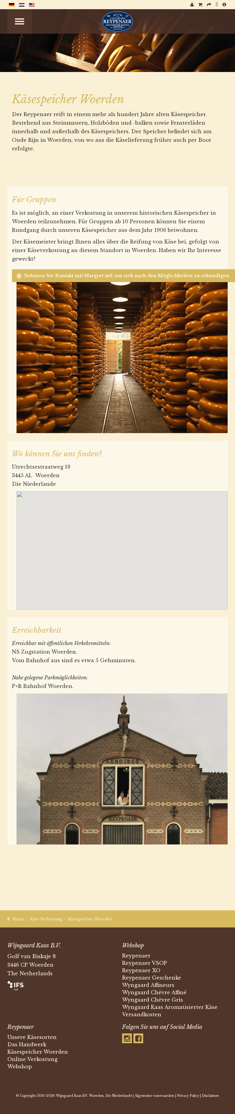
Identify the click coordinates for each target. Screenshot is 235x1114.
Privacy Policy (188, 1096)
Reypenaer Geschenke (151, 978)
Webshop (19, 1066)
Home (18, 919)
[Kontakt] (224, 4)
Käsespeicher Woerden (37, 1052)
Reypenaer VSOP (144, 963)
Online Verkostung (32, 1059)
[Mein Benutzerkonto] (192, 4)
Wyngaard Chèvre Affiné (154, 992)
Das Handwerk (26, 1044)
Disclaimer (210, 1096)
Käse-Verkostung (46, 919)
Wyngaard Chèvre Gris (152, 1000)
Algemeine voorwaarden (154, 1096)
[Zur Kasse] (209, 4)
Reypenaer (136, 956)
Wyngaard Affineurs (148, 985)
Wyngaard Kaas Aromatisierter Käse (170, 1007)
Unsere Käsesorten (32, 1037)
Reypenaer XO (141, 970)
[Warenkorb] (200, 4)
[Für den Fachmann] (217, 4)
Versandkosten (141, 1014)
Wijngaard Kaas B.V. (72, 1096)
